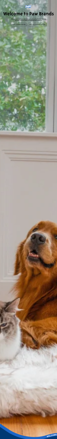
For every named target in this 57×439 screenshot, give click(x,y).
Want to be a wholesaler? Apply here (37, 24)
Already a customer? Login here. (19, 24)
